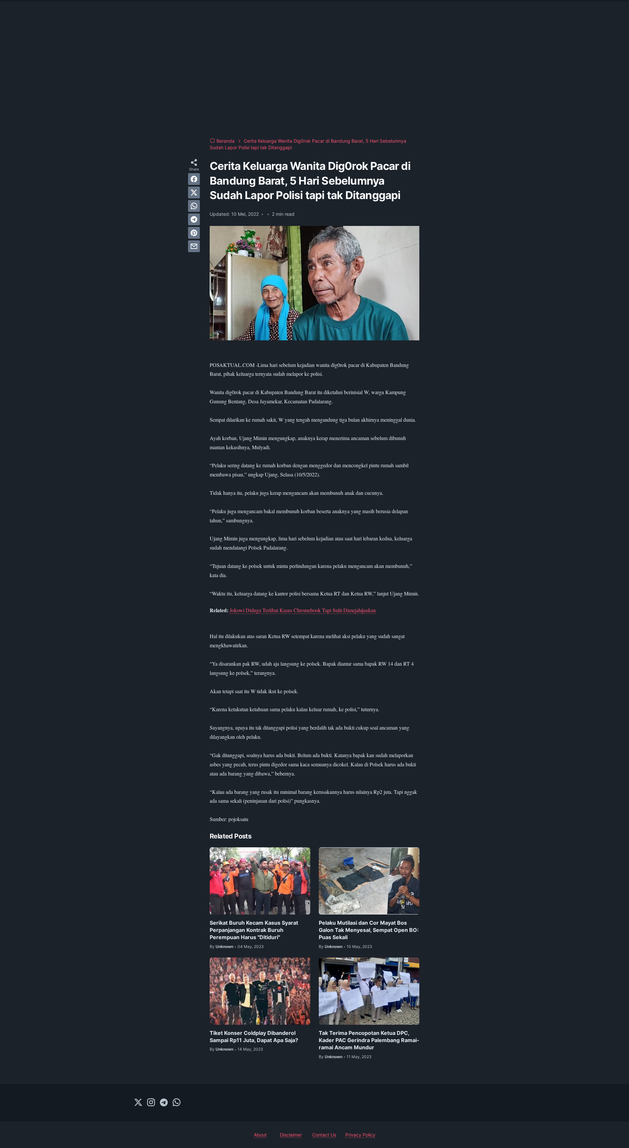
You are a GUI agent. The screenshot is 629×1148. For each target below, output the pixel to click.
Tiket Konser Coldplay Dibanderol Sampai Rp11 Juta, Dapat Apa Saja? (254, 1036)
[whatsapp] (194, 206)
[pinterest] (194, 233)
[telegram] (194, 219)
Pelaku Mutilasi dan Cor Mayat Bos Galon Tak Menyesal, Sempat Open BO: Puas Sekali (369, 930)
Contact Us (324, 1135)
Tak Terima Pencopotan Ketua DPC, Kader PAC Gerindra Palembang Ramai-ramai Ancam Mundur (369, 1040)
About (260, 1135)
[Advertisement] (314, 79)
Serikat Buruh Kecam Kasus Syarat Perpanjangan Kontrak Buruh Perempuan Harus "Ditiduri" (254, 930)
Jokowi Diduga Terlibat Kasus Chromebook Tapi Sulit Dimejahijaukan (303, 610)
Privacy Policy (360, 1135)
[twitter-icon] (138, 1102)
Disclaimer (291, 1135)
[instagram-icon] (151, 1102)
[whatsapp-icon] (177, 1102)
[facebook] (194, 179)
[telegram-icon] (164, 1102)
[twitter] (194, 192)
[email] (194, 246)
